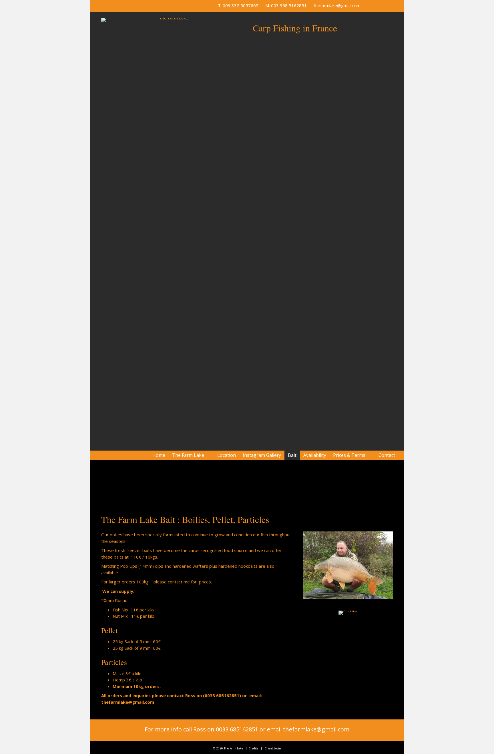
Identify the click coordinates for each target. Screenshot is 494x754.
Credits (253, 748)
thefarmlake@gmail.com (337, 5)
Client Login (273, 748)
